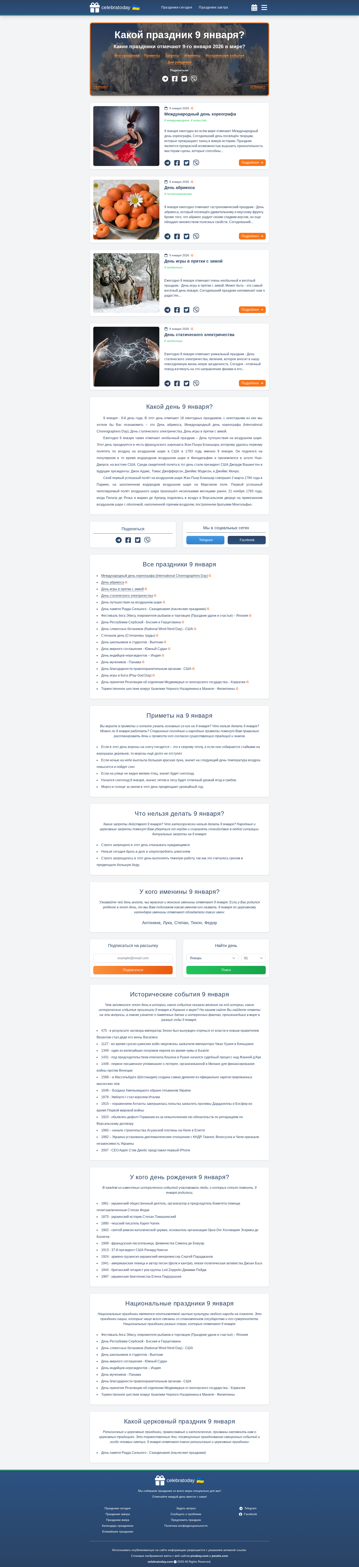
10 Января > (257, 86)
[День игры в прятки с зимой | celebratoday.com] (126, 283)
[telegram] (165, 79)
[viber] (194, 79)
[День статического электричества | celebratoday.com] (126, 357)
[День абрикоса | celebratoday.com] (126, 209)
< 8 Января (100, 86)
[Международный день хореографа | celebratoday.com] (126, 136)
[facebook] (175, 79)
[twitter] (184, 79)
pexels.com (220, 1555)
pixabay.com (199, 1555)
